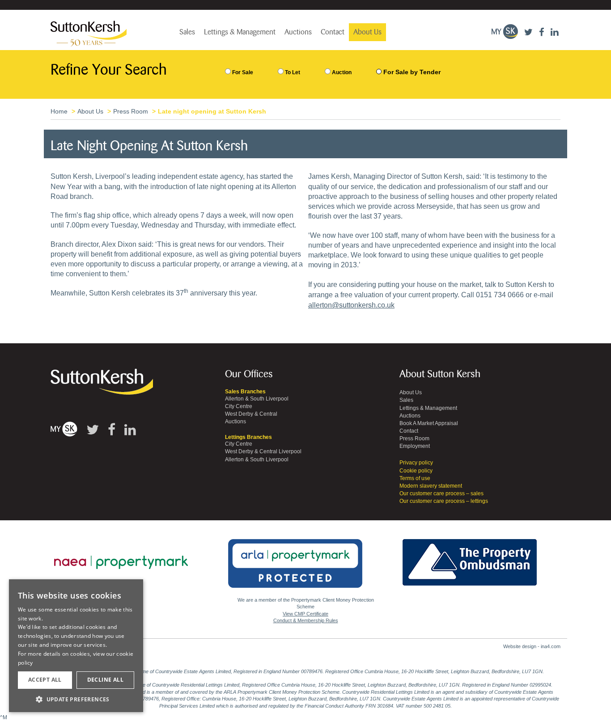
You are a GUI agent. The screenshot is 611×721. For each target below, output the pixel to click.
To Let (292, 72)
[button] (76, 699)
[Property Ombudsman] (470, 557)
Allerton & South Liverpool (257, 399)
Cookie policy (416, 471)
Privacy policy (416, 463)
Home (59, 111)
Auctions (298, 32)
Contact (332, 32)
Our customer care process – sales (441, 493)
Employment (414, 446)
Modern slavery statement (430, 486)
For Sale (242, 72)
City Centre (238, 406)
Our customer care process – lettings (443, 501)
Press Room (130, 111)
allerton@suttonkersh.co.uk (351, 305)
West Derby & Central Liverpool (263, 451)
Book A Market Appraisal (428, 423)
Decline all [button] (105, 679)
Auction (341, 72)
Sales (187, 32)
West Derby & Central (251, 414)
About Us (367, 32)
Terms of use (414, 478)
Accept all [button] (45, 679)
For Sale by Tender (412, 72)
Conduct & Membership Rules (305, 620)
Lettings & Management (240, 32)
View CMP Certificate (305, 613)
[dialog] (76, 646)
